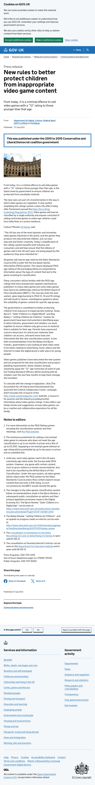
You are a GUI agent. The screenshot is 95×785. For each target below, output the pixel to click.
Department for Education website (35, 546)
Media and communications (45, 57)
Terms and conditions (14, 761)
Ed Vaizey (35, 123)
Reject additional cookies (49, 40)
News (68, 669)
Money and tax (11, 726)
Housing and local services (17, 720)
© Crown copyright (81, 777)
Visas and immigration (15, 737)
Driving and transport (14, 698)
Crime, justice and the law (17, 687)
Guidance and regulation (77, 674)
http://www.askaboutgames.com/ (21, 395)
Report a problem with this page (76, 630)
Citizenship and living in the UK (19, 682)
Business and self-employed (18, 670)
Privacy (14, 757)
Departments (71, 663)
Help (6, 757)
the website (30, 431)
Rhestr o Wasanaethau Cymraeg (43, 761)
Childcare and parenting (16, 676)
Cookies (25, 757)
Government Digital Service (17, 764)
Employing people (13, 709)
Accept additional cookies (18, 40)
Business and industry (21, 57)
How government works (77, 699)
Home (6, 57)
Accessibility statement (43, 757)
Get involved (71, 705)
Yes (29, 630)
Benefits (8, 659)
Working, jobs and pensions (17, 743)
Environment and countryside (18, 715)
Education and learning (15, 704)
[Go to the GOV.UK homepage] (14, 50)
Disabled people (12, 693)
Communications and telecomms (75, 57)
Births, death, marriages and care (20, 665)
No (40, 630)
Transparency (71, 694)
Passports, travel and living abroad (21, 732)
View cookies (71, 40)
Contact (62, 757)
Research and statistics (76, 680)
